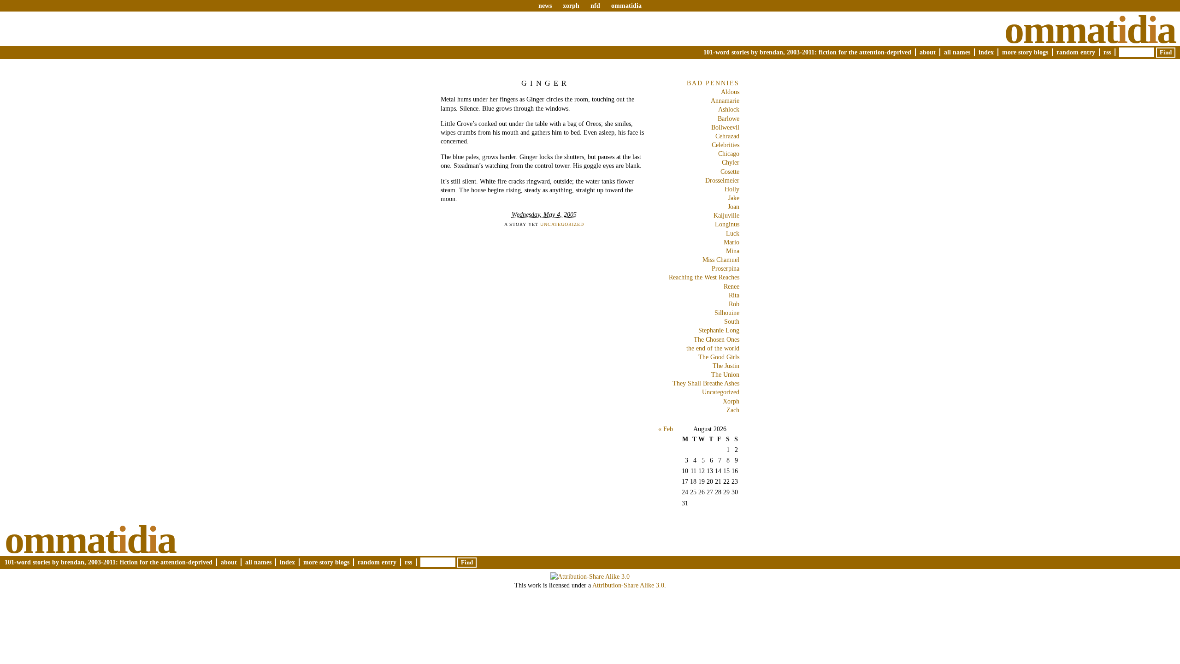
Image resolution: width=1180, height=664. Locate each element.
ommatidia (626, 5)
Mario (731, 242)
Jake (733, 198)
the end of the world (712, 348)
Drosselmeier (722, 180)
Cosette (729, 171)
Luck (732, 233)
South (731, 321)
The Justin (726, 365)
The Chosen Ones (716, 339)
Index (986, 52)
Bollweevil (725, 127)
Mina (732, 251)
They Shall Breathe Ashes (706, 383)
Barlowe (728, 118)
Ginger (545, 83)
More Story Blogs (1025, 52)
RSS (1107, 52)
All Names (957, 52)
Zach (732, 410)
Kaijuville (726, 215)
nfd (595, 5)
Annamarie (725, 100)
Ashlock (728, 109)
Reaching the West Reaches (704, 277)
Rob (734, 304)
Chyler (730, 162)
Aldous (730, 91)
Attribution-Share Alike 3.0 (628, 585)
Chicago (728, 153)
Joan (733, 206)
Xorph (731, 401)
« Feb (665, 429)
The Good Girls (718, 357)
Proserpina (725, 268)
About (928, 52)
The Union (725, 374)
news (545, 5)
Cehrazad (727, 136)
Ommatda (1089, 29)
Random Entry (1075, 52)
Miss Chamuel (720, 259)
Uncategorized (562, 224)
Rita (734, 295)
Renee (731, 286)
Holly (732, 189)
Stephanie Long (718, 330)
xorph (571, 5)
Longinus (727, 224)
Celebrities (725, 144)
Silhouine (726, 312)
